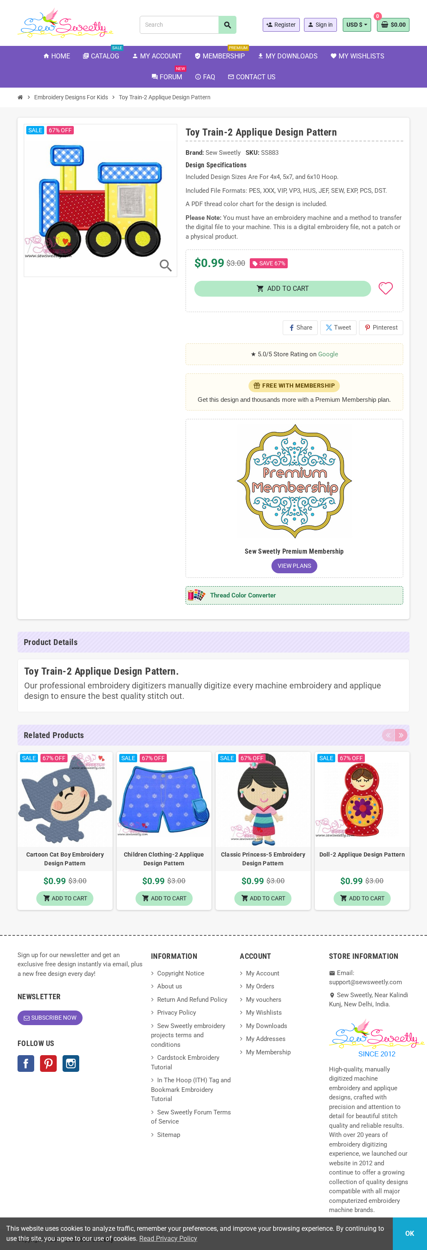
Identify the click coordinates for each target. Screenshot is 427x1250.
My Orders (260, 986)
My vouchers (263, 999)
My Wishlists (264, 1012)
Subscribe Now (53, 1017)
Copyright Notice (180, 973)
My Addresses (266, 1039)
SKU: (252, 152)
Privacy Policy (176, 1012)
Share (300, 327)
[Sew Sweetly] (65, 22)
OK (409, 1233)
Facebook (26, 1063)
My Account (262, 973)
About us (169, 986)
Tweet (338, 327)
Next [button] (401, 735)
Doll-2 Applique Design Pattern (362, 854)
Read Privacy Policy (168, 1238)
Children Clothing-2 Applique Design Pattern (164, 859)
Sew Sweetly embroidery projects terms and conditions (188, 1035)
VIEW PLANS (294, 565)
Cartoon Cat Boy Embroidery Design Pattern (65, 859)
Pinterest (381, 327)
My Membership (268, 1052)
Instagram (71, 1063)
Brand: (195, 152)
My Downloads (266, 1026)
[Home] (20, 97)
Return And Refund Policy (192, 999)
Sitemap (168, 1135)
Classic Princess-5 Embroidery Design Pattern (263, 859)
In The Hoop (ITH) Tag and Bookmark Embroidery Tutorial (191, 1089)
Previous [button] (388, 735)
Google (328, 354)
